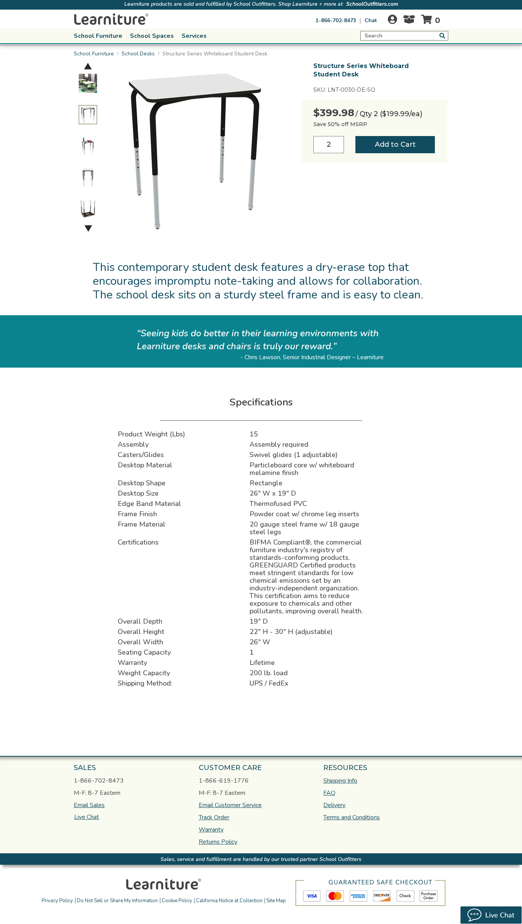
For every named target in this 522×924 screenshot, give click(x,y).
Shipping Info (340, 780)
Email (89, 805)
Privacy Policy (57, 900)
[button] (315, 883)
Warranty (211, 829)
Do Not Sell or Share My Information (117, 900)
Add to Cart (395, 144)
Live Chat (86, 817)
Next (88, 228)
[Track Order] (409, 21)
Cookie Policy (177, 900)
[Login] (392, 19)
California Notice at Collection (229, 900)
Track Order (214, 817)
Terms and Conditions (351, 817)
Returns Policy (218, 842)
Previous (88, 66)
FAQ (329, 793)
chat (371, 20)
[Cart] (432, 19)
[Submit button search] (442, 35)
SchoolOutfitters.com (372, 4)
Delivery (334, 805)
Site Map (276, 900)
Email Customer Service (230, 805)
